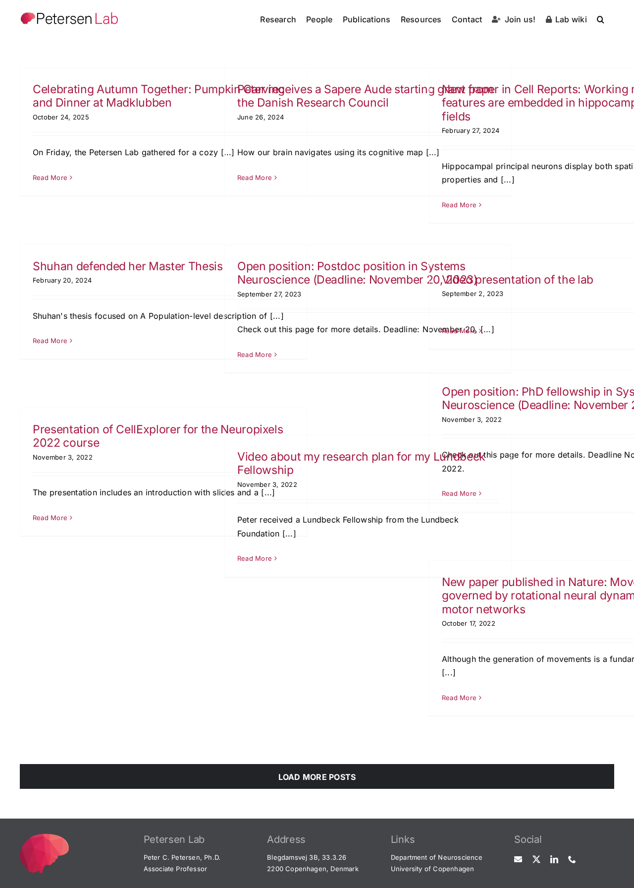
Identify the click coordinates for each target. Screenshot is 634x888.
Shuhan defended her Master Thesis (128, 266)
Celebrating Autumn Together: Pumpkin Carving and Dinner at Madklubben (159, 96)
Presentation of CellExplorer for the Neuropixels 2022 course (158, 436)
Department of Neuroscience (436, 857)
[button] (600, 18)
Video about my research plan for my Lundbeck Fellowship (361, 463)
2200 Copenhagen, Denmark (313, 869)
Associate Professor (176, 869)
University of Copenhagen (433, 869)
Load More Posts (317, 777)
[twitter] (536, 859)
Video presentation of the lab (517, 280)
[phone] (572, 859)
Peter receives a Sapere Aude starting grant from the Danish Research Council (365, 96)
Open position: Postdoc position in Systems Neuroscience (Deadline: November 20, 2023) (357, 273)
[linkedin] (554, 859)
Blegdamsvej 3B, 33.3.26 (307, 857)
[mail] (518, 859)
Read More (50, 177)
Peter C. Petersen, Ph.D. (182, 857)
